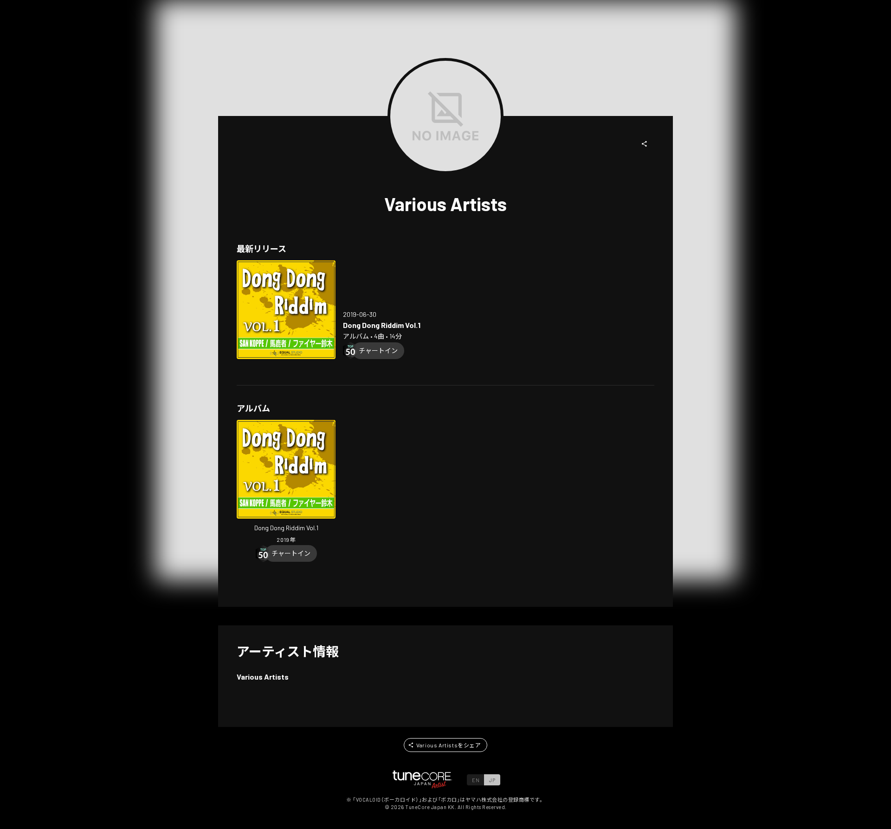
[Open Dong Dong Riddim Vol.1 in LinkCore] (286, 309)
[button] (644, 144)
